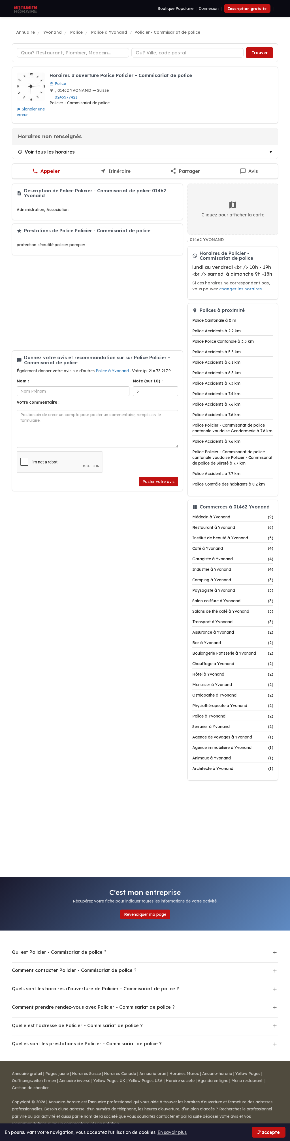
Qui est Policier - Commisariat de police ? (59, 952)
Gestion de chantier (30, 1087)
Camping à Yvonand (232, 579)
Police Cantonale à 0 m (214, 320)
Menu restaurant (247, 1080)
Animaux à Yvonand (232, 758)
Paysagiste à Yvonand (232, 590)
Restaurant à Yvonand (232, 527)
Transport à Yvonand (232, 621)
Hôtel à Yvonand (232, 674)
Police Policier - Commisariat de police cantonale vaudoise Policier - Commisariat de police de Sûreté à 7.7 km (232, 457)
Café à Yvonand (232, 548)
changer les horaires (240, 288)
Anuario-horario (217, 1073)
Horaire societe (180, 1080)
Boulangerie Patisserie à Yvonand (232, 653)
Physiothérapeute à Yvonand (232, 705)
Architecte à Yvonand (232, 768)
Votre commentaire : (38, 402)
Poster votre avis (158, 481)
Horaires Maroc (184, 1073)
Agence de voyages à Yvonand (232, 737)
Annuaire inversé (74, 1080)
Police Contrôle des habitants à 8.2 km (228, 484)
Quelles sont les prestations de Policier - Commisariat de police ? (87, 1043)
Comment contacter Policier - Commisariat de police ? (74, 970)
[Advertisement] (97, 302)
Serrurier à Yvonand (232, 726)
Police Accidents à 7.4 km (216, 393)
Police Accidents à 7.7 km (216, 473)
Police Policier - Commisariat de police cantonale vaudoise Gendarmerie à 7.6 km (232, 428)
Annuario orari (152, 1073)
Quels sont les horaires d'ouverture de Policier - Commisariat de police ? (95, 988)
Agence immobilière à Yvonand (232, 747)
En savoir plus (172, 1132)
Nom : (23, 381)
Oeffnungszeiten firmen (34, 1080)
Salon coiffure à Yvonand (232, 600)
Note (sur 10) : (148, 381)
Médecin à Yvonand (232, 517)
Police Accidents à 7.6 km (216, 404)
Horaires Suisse (86, 1073)
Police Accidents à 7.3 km (216, 383)
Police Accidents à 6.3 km (216, 372)
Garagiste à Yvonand (232, 558)
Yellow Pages (247, 1073)
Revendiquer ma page (145, 914)
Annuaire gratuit (27, 1073)
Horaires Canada (120, 1073)
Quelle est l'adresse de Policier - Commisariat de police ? (77, 1025)
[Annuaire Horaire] (25, 8)
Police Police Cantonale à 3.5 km (223, 341)
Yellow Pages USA (146, 1080)
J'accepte (268, 1132)
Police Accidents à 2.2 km (216, 330)
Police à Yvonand (113, 370)
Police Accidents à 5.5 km (216, 351)
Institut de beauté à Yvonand (232, 537)
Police (60, 83)
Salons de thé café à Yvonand (232, 611)
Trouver (259, 52)
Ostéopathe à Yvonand (232, 695)
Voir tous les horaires (50, 152)
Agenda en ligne (213, 1080)
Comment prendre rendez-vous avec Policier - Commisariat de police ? (93, 1007)
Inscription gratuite (247, 8)
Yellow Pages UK (109, 1080)
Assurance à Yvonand (232, 632)
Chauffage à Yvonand (232, 663)
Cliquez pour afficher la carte (233, 215)
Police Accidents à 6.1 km (216, 362)
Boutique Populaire (175, 8)
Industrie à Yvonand (232, 569)
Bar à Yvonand (232, 642)
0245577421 (66, 97)
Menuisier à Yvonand (232, 684)
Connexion (209, 8)
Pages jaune (57, 1073)
